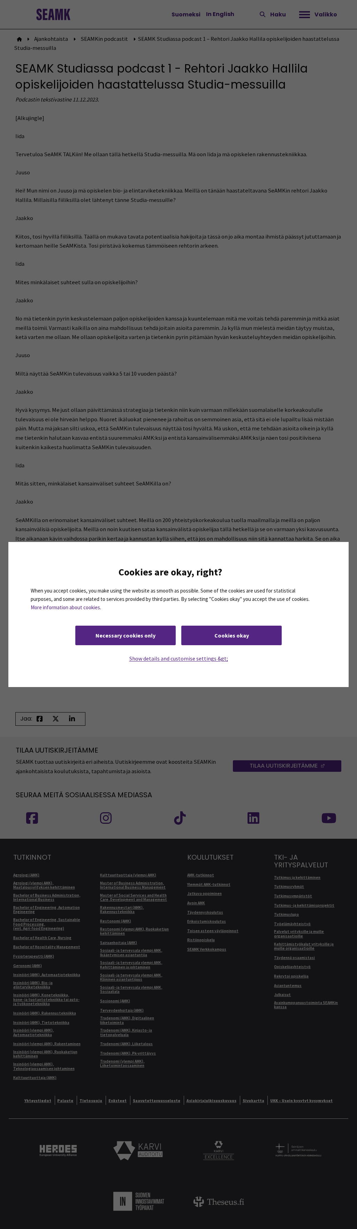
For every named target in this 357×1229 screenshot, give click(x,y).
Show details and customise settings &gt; (178, 658)
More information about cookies (65, 607)
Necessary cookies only (125, 635)
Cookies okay (231, 635)
